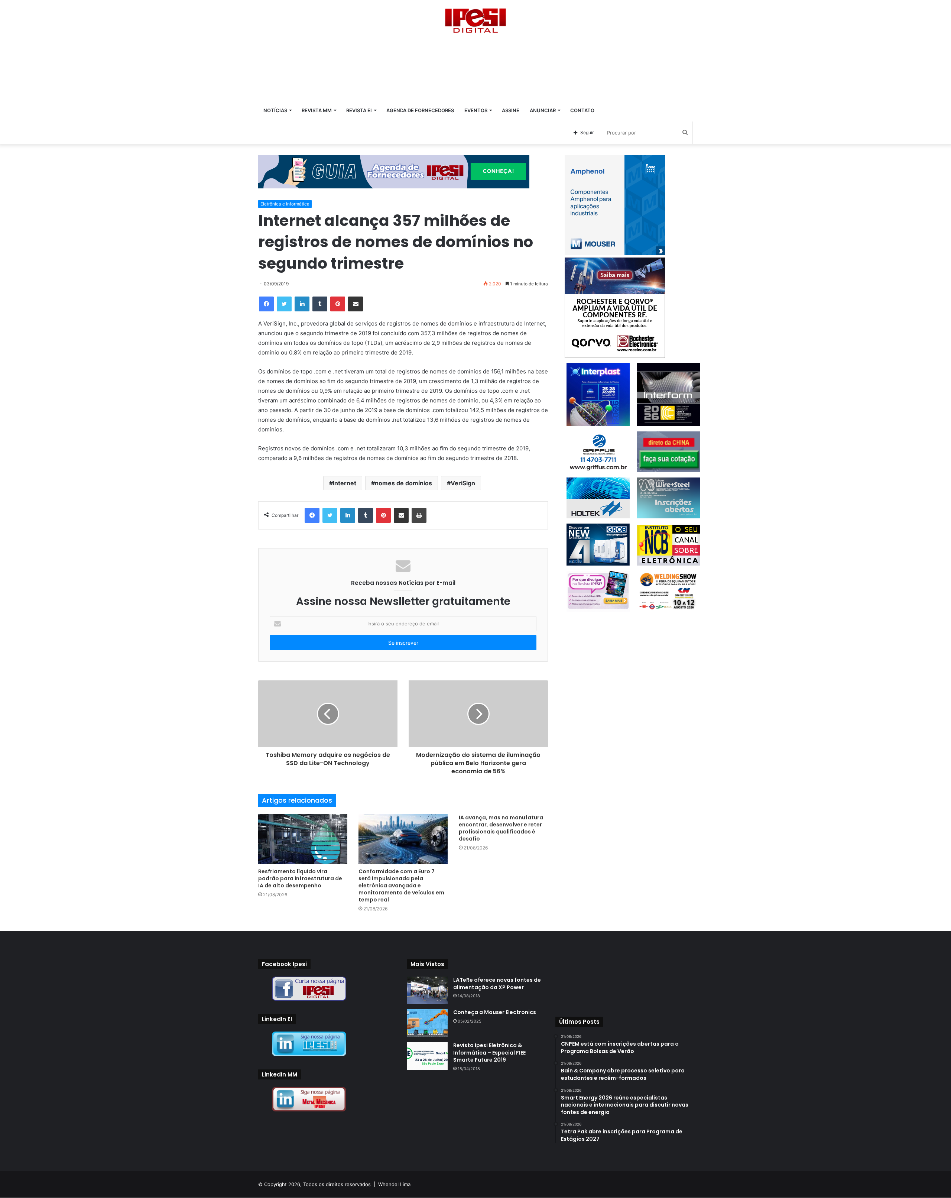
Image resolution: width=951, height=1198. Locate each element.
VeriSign (463, 483)
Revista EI (359, 110)
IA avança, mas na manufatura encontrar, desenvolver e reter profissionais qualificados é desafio (501, 828)
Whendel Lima (394, 1184)
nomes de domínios (403, 483)
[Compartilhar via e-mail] (355, 304)
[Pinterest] (337, 304)
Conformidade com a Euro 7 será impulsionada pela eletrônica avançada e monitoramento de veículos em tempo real (401, 885)
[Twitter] (284, 304)
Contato (582, 110)
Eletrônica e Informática (284, 204)
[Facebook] (266, 304)
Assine (510, 110)
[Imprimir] (419, 515)
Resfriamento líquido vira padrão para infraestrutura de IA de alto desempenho (300, 878)
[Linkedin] (302, 304)
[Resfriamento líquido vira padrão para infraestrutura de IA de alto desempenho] (302, 839)
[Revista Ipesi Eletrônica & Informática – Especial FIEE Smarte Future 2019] (427, 1056)
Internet (344, 483)
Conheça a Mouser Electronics (494, 1012)
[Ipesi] (475, 19)
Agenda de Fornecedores (420, 110)
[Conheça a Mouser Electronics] (427, 1023)
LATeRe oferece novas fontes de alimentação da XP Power (497, 983)
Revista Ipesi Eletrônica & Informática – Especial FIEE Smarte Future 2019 (489, 1052)
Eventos (475, 110)
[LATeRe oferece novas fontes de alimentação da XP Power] (427, 990)
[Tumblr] (319, 304)
